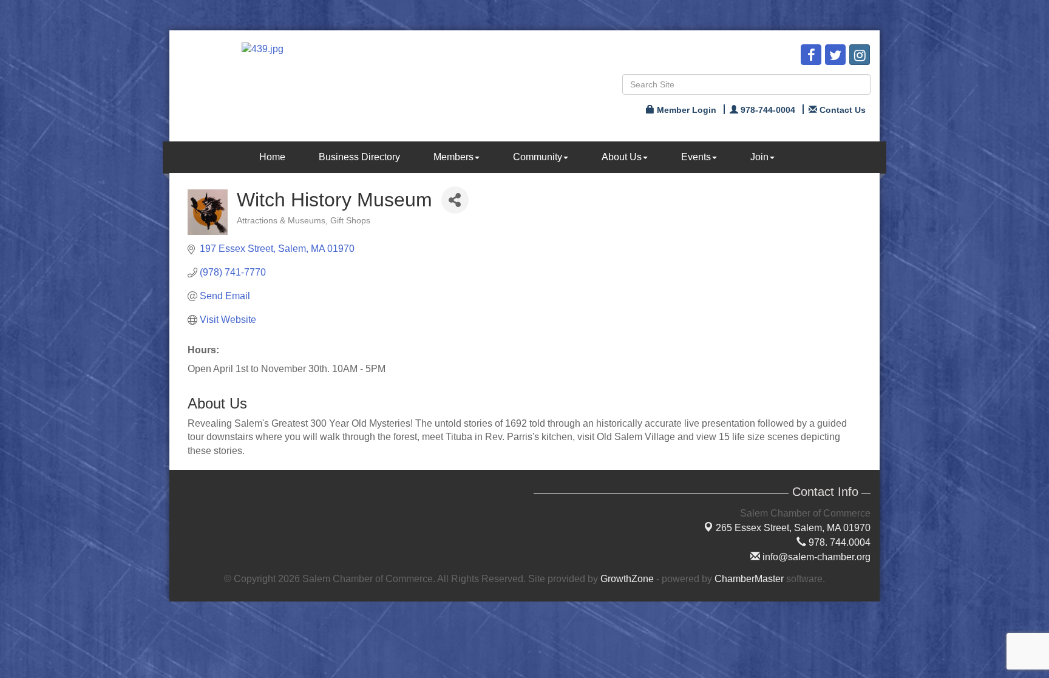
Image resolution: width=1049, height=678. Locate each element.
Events (696, 157)
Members (453, 157)
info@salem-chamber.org (815, 557)
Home (272, 157)
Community (537, 157)
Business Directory (359, 157)
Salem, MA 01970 (793, 528)
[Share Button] (455, 200)
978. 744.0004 (838, 542)
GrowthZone (627, 579)
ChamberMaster (749, 579)
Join (759, 157)
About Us (622, 157)
